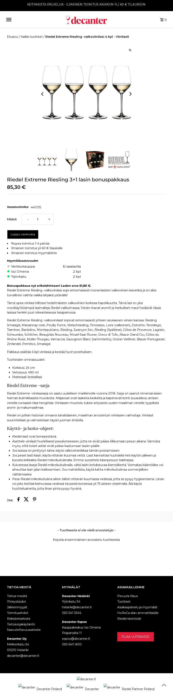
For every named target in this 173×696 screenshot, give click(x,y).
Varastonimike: (18, 207)
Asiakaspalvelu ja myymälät (137, 607)
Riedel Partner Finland (138, 689)
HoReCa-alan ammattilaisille (138, 613)
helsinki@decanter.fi (77, 607)
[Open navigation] (34, 19)
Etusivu (12, 37)
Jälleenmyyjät (17, 607)
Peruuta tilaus (127, 596)
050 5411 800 (72, 644)
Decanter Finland (49, 689)
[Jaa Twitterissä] (26, 500)
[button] (86, 539)
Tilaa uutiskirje (136, 637)
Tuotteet (123, 601)
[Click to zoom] (130, 50)
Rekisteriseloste (18, 619)
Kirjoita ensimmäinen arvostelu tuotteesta (86, 540)
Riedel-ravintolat (129, 619)
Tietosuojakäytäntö (21, 624)
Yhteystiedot (16, 601)
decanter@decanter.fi (23, 656)
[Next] (130, 94)
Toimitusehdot (17, 613)
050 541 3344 (71, 613)
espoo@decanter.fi (76, 639)
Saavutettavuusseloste (24, 630)
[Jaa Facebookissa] (18, 500)
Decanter (92, 689)
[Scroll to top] (164, 685)
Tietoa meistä (17, 596)
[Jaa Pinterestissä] (34, 500)
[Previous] (42, 94)
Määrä (12, 219)
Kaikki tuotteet (32, 37)
